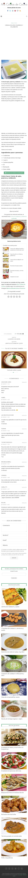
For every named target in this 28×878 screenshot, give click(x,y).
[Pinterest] (15, 11)
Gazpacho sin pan (14, 276)
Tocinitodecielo (6, 442)
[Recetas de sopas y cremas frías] (6, 271)
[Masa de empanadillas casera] (14, 686)
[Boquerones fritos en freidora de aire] (14, 782)
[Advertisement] (14, 44)
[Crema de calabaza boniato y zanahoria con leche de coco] (6, 249)
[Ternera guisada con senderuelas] (14, 825)
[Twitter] (10, 11)
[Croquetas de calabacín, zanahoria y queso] (14, 618)
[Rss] (20, 11)
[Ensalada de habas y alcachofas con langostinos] (14, 737)
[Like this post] (15, 333)
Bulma (3, 502)
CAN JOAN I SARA (6, 382)
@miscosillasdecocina (13, 288)
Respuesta (24, 382)
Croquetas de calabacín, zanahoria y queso (12, 629)
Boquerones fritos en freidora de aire (12, 792)
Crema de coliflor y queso (14, 370)
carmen (3, 475)
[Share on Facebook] (17, 333)
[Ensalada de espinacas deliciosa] (14, 760)
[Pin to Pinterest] (20, 333)
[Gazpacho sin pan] (6, 277)
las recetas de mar (7, 415)
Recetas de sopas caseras (16, 265)
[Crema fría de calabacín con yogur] (6, 260)
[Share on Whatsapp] (21, 333)
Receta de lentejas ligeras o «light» (11, 719)
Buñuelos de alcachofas (8, 814)
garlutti (4, 487)
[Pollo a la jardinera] (14, 847)
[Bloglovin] (17, 11)
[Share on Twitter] (18, 333)
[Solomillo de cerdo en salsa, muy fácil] (14, 641)
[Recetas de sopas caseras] (6, 266)
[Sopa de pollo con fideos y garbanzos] (6, 255)
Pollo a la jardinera (7, 858)
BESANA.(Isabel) (6, 462)
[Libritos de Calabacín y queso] (14, 596)
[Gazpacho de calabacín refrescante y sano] (14, 663)
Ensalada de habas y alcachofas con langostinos (12, 748)
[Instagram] (12, 11)
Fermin (3, 428)
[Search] (26, 16)
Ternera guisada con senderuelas (11, 836)
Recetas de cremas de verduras (14, 172)
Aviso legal (20, 874)
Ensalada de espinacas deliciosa (11, 771)
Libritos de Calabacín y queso (10, 606)
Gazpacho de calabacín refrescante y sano (12, 674)
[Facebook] (7, 11)
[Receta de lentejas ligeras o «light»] (14, 708)
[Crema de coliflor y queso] (14, 359)
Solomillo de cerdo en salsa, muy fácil (12, 652)
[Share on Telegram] (23, 333)
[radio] (8, 296)
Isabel (3, 397)
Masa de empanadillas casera (10, 697)
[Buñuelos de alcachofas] (14, 804)
